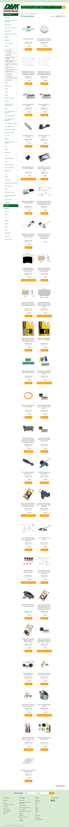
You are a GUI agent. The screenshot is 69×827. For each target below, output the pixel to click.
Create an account (62, 1)
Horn (6, 146)
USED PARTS (7, 202)
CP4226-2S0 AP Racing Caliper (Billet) (44, 705)
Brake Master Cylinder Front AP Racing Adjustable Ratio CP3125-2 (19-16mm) (28, 235)
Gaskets (6, 138)
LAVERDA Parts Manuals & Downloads (10, 21)
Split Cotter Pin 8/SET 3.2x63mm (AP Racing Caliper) (28, 771)
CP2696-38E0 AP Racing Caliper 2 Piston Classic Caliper (28, 605)
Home (22, 13)
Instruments (7, 152)
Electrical (7, 101)
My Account (44, 1)
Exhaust (6, 108)
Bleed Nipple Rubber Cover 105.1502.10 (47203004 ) (28, 167)
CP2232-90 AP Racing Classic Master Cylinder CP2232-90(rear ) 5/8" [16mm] (44, 505)
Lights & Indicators (9, 158)
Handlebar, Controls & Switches (9, 142)
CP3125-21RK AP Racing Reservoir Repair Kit (28, 674)
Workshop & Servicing (9, 192)
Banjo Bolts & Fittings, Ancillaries (10, 58)
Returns (30, 6)
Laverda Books (8, 24)
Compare (29, 46)
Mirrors (6, 161)
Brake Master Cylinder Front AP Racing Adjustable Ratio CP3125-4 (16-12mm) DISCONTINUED (44, 236)
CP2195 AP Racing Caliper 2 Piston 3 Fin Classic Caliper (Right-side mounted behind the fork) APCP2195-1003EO (28, 440)
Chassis (6, 88)
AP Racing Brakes (9, 48)
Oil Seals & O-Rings (9, 164)
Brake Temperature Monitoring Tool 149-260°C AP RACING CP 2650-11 (44, 372)
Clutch (6, 95)
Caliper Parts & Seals (10, 71)
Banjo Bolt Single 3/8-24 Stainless (44, 105)
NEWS (41, 8)
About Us (24, 6)
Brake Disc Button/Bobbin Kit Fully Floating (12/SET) (28, 202)
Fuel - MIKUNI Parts (9, 126)
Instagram (54, 800)
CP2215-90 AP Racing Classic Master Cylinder (44, 473)
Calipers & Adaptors (9, 69)
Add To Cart (28, 49)
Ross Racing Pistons (9, 167)
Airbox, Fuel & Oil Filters (10, 28)
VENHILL (7, 227)
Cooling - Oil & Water (9, 98)
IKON (6, 230)
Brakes (6, 46)
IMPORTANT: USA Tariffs (39, 6)
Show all (21, 820)
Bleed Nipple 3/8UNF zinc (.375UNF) (28, 136)
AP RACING (7, 236)
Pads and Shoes (9, 80)
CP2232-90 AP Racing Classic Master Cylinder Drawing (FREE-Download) (28, 539)
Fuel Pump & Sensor (9, 132)
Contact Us (49, 6)
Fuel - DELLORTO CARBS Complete (10, 112)
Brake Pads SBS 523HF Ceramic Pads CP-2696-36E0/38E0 (44, 339)
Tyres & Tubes (8, 186)
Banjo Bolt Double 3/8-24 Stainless (28, 105)
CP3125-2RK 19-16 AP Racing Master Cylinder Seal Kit (44, 674)
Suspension (7, 180)
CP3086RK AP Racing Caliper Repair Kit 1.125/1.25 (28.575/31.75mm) (28, 640)
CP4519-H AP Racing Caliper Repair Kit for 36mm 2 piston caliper (28, 739)
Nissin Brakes (8, 55)
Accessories (7, 17)
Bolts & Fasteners (9, 43)
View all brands (8, 239)
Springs (6, 177)
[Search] (4, 1)
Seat (6, 173)
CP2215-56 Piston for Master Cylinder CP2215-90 (28, 473)
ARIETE (6, 223)
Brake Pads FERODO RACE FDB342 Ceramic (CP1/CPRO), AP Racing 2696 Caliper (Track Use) (28, 304)
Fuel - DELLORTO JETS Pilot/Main (9, 119)
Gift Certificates (51, 1)
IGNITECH (7, 211)
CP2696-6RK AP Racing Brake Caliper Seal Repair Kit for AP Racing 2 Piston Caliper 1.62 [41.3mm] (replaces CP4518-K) (44, 607)
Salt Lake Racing (25, 8)
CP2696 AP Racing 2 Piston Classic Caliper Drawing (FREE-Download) (44, 572)
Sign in (56, 1)
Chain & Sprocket (8, 85)
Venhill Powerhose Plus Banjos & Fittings (10, 61)
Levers (6, 155)
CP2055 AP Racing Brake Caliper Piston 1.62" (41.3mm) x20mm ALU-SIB (44, 407)
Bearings (7, 37)
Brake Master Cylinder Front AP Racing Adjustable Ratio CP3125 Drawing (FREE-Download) (44, 203)
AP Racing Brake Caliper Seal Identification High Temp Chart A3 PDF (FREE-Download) (28, 73)
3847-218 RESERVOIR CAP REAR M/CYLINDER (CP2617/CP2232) (44, 39)
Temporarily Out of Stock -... (44, 50)
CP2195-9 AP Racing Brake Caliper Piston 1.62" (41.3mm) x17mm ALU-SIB (44, 439)
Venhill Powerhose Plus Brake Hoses (11, 64)
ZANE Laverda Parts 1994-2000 (10, 196)
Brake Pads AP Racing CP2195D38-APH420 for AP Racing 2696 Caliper (28, 270)
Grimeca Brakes (9, 53)
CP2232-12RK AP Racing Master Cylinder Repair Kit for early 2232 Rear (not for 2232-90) (28, 505)
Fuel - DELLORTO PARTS (10, 116)
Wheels (6, 189)
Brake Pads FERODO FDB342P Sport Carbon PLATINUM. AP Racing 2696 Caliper (44, 270)
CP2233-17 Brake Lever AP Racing (44, 538)
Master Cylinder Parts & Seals (11, 78)
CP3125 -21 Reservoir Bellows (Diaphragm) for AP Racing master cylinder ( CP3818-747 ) (44, 640)
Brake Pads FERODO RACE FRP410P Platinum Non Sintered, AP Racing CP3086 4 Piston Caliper (44, 304)
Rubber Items (8, 170)
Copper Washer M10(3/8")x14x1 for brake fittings (28, 406)
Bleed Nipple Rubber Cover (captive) (44, 136)
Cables (6, 82)
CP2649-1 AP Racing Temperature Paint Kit (28, 571)
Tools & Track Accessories (10, 183)
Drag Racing (56, 6)
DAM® (6, 214)
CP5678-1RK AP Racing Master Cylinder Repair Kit (44, 738)
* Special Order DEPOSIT (28, 39)
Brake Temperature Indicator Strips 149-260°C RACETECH (28, 371)
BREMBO (7, 220)
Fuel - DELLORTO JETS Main (11, 123)
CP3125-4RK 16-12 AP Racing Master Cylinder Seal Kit (28, 705)
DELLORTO (7, 208)
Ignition (6, 149)
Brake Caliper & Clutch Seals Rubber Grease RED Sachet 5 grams (44, 168)
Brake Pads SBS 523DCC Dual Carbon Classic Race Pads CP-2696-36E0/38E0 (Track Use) (28, 340)
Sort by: (52, 16)
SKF (6, 217)
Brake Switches (9, 67)
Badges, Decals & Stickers (10, 34)
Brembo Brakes (9, 51)
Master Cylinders (9, 75)
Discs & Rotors (8, 73)
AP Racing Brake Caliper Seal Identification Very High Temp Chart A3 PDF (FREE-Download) (44, 73)
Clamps (6, 92)
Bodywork (7, 40)
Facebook (52, 800)
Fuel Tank (7, 135)
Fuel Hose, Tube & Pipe (10, 129)
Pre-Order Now (28, 451)
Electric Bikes (35, 8)
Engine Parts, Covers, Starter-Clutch (9, 105)
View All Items (8, 199)
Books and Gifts (8, 31)
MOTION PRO (8, 233)
